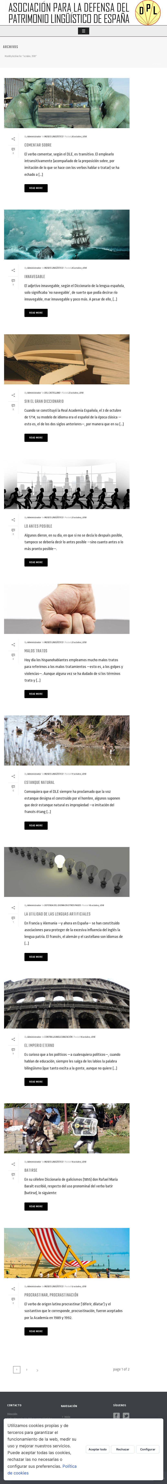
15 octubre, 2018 (87, 1037)
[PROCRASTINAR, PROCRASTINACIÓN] (67, 1253)
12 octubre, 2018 (78, 1286)
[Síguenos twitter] (126, 1416)
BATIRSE (30, 1170)
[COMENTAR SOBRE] (67, 103)
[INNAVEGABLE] (67, 235)
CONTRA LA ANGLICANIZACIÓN (58, 1037)
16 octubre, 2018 (96, 905)
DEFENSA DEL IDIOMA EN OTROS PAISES (62, 905)
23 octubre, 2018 (76, 393)
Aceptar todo (98, 1449)
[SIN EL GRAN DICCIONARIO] (67, 359)
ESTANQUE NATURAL (39, 782)
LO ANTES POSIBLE (38, 526)
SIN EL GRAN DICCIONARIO (44, 401)
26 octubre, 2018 (79, 136)
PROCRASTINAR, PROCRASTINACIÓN (51, 1295)
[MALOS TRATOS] (67, 609)
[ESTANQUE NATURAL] (67, 740)
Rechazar (122, 1449)
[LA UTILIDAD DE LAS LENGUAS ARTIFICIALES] (67, 872)
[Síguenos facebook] (116, 1416)
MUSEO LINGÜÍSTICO (54, 136)
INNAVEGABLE (34, 276)
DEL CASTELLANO (52, 393)
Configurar (147, 1449)
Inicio (155, 64)
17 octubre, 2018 (78, 774)
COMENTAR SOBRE (38, 145)
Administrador (34, 136)
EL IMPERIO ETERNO (39, 1045)
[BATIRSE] (67, 1128)
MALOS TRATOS (35, 651)
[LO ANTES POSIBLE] (67, 484)
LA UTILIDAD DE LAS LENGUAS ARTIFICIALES (57, 914)
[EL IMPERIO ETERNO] (67, 1003)
